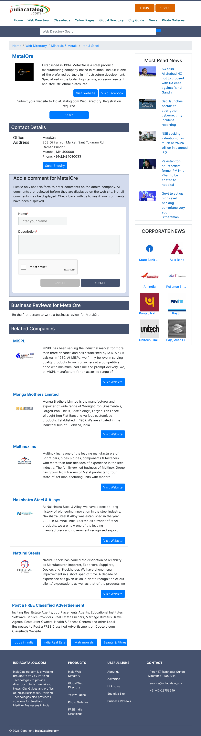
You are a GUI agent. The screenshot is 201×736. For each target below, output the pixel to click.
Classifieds (62, 20)
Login (144, 8)
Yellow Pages (85, 20)
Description (27, 231)
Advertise (113, 679)
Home (18, 20)
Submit (100, 282)
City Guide (136, 20)
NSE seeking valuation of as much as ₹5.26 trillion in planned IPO (175, 143)
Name (23, 214)
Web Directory (38, 20)
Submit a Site (116, 693)
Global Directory (111, 20)
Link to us (113, 686)
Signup (165, 8)
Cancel (60, 282)
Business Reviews (119, 701)
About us (113, 671)
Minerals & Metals (64, 46)
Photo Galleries (173, 20)
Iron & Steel (90, 46)
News (153, 20)
